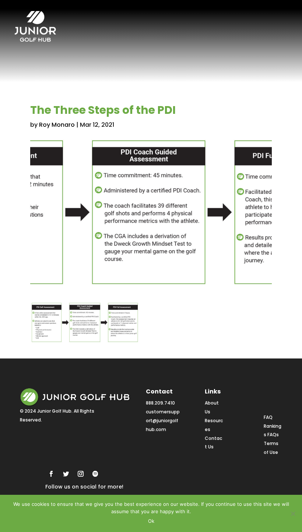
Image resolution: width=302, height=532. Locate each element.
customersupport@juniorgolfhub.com (163, 421)
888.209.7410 (160, 403)
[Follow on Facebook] (51, 474)
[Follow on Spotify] (95, 474)
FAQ (268, 417)
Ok (151, 521)
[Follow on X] (66, 474)
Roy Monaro (57, 124)
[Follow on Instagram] (81, 474)
